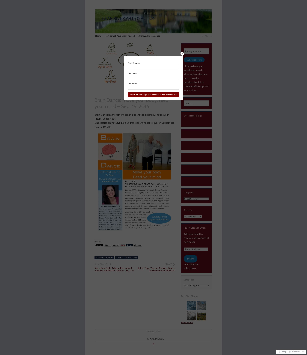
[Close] (182, 54)
